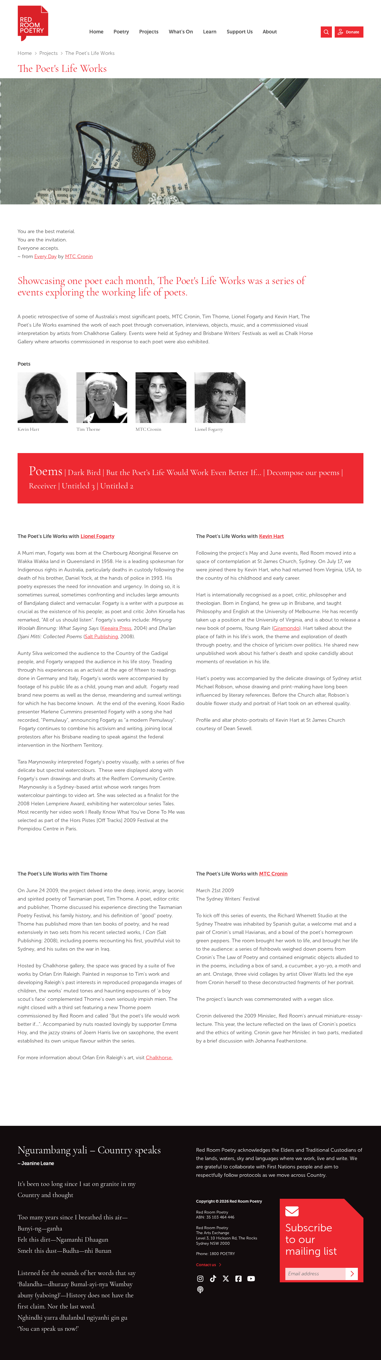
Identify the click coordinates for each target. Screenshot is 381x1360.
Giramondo (286, 628)
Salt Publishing (101, 636)
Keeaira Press (116, 628)
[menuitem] (96, 32)
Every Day (45, 256)
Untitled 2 (116, 486)
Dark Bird (84, 472)
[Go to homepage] (33, 23)
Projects (48, 53)
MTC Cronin (79, 256)
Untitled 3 (78, 486)
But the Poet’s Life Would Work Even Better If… (183, 472)
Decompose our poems (303, 472)
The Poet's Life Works (62, 68)
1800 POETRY (222, 1254)
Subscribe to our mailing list (311, 1239)
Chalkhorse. (159, 1057)
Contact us (206, 1265)
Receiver (42, 486)
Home (25, 53)
